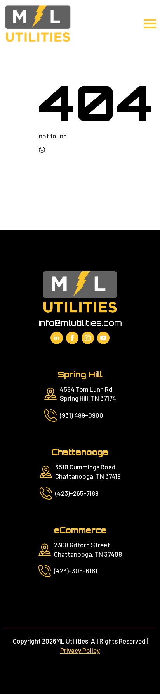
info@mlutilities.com (80, 323)
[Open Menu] (150, 23)
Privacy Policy (80, 650)
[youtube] (103, 338)
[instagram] (88, 338)
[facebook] (72, 338)
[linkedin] (56, 338)
